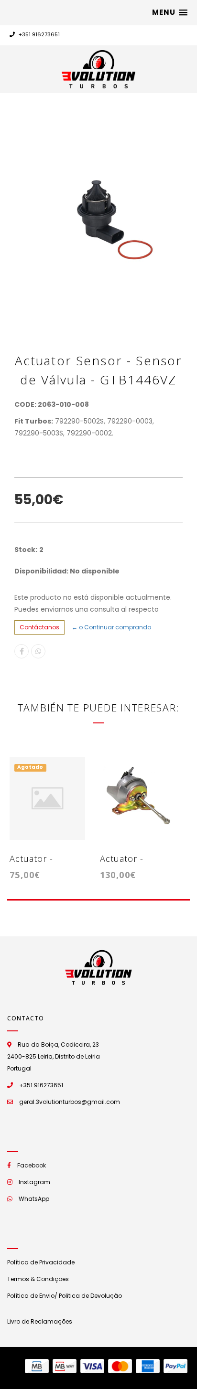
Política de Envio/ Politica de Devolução (64, 1296)
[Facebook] (21, 651)
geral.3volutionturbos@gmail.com (69, 1102)
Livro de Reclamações (39, 1321)
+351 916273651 (38, 34)
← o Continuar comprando (111, 627)
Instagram (34, 1182)
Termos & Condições (38, 1279)
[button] (169, 12)
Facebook (31, 1165)
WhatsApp (34, 1199)
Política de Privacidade (41, 1262)
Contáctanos (39, 627)
